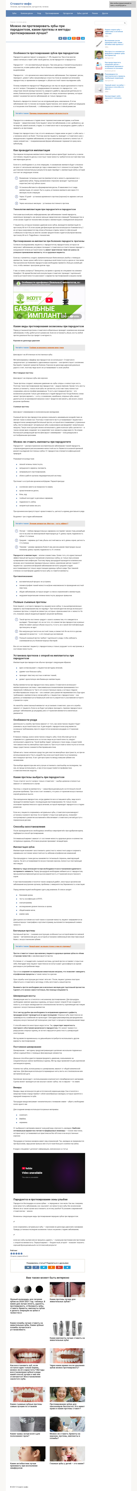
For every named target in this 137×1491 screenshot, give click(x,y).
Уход (39, 13)
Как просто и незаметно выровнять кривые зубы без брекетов (115, 53)
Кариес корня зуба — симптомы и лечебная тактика (114, 31)
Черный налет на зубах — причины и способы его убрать (115, 87)
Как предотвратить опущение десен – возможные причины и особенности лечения (114, 65)
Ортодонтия (68, 13)
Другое (105, 13)
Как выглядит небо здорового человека (113, 97)
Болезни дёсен (27, 13)
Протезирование (52, 13)
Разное (95, 13)
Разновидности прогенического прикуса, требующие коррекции (115, 76)
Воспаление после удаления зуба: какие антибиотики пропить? (114, 42)
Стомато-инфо (20, 3)
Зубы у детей (82, 13)
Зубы (14, 13)
